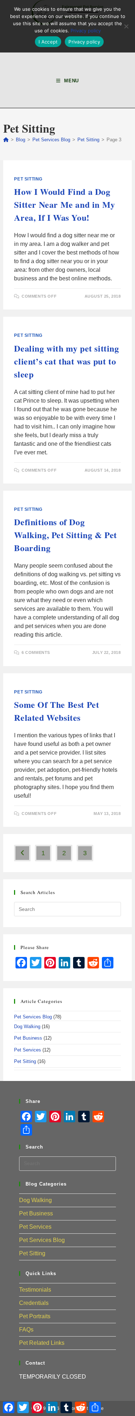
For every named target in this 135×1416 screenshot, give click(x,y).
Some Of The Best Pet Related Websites (56, 711)
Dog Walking (27, 1026)
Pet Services (27, 1050)
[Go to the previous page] (22, 853)
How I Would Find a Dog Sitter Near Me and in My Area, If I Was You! (64, 204)
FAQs (26, 1329)
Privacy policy (86, 30)
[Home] (6, 139)
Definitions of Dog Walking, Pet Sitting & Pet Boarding (65, 534)
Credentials (34, 1303)
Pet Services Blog (33, 1016)
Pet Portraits (34, 1316)
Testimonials (35, 1290)
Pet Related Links (41, 1343)
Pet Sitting (28, 179)
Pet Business (28, 1038)
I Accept (48, 42)
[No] (126, 26)
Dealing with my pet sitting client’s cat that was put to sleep (66, 361)
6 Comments (36, 652)
